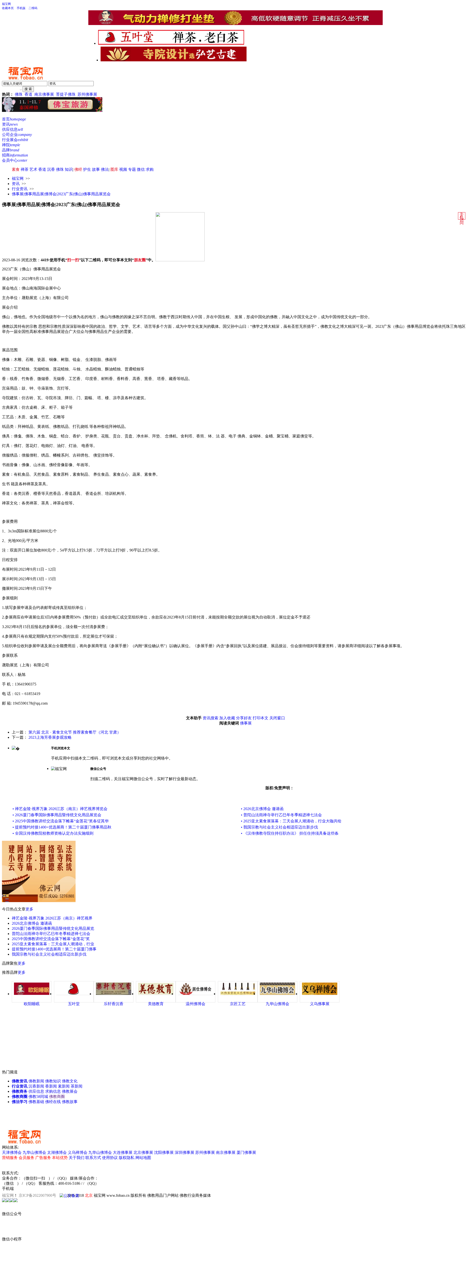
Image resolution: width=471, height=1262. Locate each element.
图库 (114, 169)
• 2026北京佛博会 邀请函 (262, 809)
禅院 (11, 145)
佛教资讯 (19, 1081)
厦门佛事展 (246, 1152)
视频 (123, 169)
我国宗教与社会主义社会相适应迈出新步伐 (49, 954)
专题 (132, 169)
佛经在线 (53, 1102)
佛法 (105, 169)
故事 (96, 169)
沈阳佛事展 (164, 1152)
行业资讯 (19, 189)
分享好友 (244, 718)
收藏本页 (8, 8)
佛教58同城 (38, 1096)
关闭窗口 (277, 718)
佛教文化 (70, 1081)
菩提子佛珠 (66, 94)
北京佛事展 (143, 1152)
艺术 (33, 169)
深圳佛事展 (184, 1152)
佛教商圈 (19, 1096)
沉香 (51, 169)
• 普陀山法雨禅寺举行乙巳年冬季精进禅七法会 (281, 815)
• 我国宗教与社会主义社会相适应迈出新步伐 (279, 827)
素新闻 (64, 1086)
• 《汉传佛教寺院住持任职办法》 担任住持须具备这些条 (290, 833)
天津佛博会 (12, 1152)
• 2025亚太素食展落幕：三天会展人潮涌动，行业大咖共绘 (291, 821)
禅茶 (24, 169)
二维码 (32, 8)
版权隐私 (126, 1158)
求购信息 (53, 1091)
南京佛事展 (44, 94)
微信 (141, 169)
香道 (28, 94)
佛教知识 (53, 1081)
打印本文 (260, 718)
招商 (15, 155)
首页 (14, 119)
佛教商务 (19, 1091)
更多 (29, 909)
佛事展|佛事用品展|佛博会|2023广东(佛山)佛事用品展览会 (61, 194)
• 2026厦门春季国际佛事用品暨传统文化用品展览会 (57, 815)
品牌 (10, 150)
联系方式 (93, 1158)
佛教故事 (70, 1102)
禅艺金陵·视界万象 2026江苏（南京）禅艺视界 (52, 918)
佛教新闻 (36, 1081)
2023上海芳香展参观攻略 (50, 737)
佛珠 (19, 94)
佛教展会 (70, 1091)
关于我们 (76, 1158)
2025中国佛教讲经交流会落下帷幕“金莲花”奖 (51, 939)
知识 (69, 169)
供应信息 (12, 129)
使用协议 (110, 1158)
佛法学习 (19, 1102)
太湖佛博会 (57, 1152)
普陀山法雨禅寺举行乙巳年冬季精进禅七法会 (51, 934)
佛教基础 (36, 1102)
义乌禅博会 (77, 1152)
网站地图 (143, 1158)
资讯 (10, 124)
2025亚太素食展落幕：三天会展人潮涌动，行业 (53, 944)
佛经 (78, 169)
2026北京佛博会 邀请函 (32, 923)
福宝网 (6, 4)
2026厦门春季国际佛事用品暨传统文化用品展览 (53, 928)
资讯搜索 (210, 718)
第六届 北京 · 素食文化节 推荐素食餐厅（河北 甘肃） (74, 732)
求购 (150, 169)
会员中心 (14, 160)
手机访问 (462, 218)
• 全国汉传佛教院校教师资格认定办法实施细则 (53, 833)
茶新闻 (76, 1086)
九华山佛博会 (34, 1152)
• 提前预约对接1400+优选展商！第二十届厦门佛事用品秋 (62, 827)
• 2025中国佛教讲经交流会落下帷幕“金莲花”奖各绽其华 (61, 821)
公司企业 (17, 134)
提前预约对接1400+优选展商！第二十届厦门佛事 (54, 949)
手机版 (21, 8)
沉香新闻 (36, 1086)
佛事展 (246, 723)
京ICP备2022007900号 (37, 1195)
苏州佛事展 (87, 94)
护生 (87, 169)
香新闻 (51, 1086)
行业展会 (15, 140)
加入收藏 (227, 718)
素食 (16, 169)
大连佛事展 (122, 1152)
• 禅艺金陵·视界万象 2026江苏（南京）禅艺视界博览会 (60, 809)
